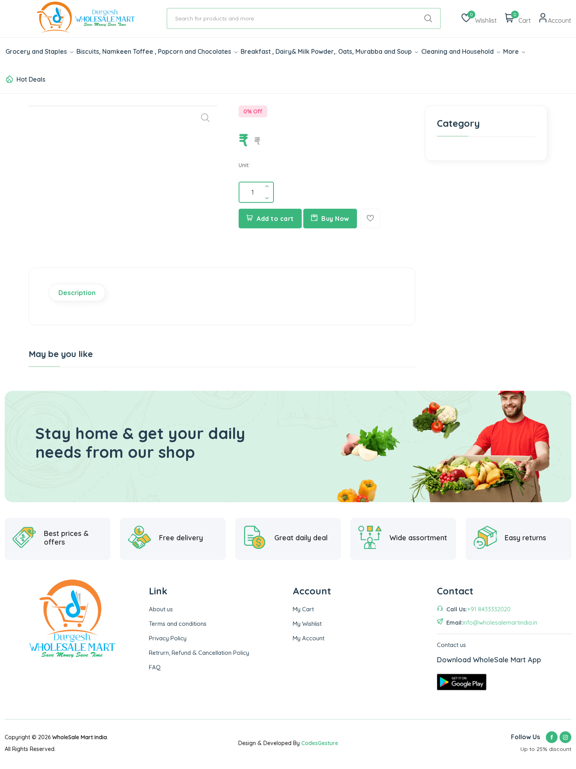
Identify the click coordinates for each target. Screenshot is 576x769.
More (511, 51)
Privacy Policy (168, 638)
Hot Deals (30, 79)
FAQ (155, 667)
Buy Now (335, 218)
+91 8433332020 (489, 609)
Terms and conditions (177, 623)
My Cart (303, 609)
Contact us (451, 645)
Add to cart (275, 218)
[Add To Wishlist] (370, 218)
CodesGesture (319, 743)
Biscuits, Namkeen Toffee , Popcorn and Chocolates (154, 51)
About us (161, 609)
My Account (308, 638)
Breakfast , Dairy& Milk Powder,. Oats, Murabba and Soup (327, 51)
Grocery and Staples (37, 51)
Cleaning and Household (458, 51)
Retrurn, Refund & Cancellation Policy (199, 652)
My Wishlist (307, 623)
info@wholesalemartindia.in (500, 622)
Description (77, 292)
